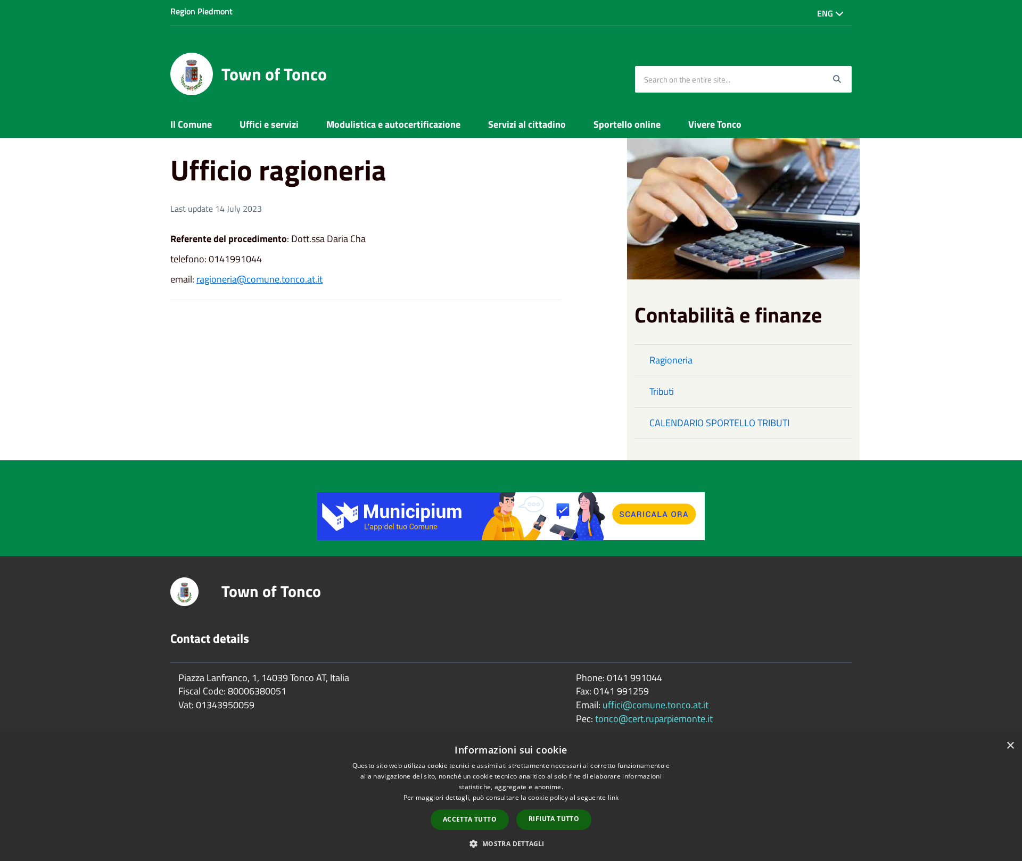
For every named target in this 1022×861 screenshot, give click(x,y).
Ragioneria (671, 360)
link (613, 797)
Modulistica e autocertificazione (393, 124)
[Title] (511, 515)
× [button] (1010, 746)
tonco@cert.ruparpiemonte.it (654, 718)
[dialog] (511, 797)
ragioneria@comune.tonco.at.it (259, 279)
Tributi (661, 391)
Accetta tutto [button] (470, 819)
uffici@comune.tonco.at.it (655, 705)
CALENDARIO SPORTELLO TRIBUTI (719, 423)
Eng (826, 13)
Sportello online (627, 124)
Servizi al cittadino (527, 124)
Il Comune (191, 124)
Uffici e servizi (269, 124)
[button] (510, 843)
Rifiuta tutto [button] (554, 818)
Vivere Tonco (714, 124)
